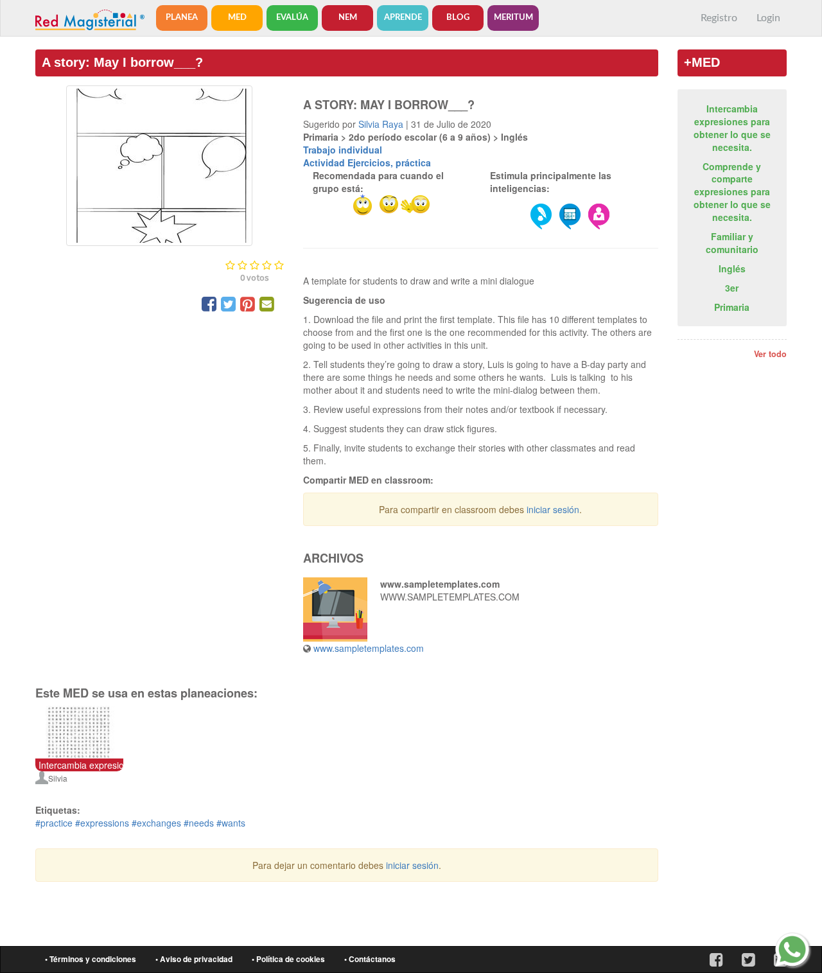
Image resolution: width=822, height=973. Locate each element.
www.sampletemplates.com (368, 648)
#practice (54, 822)
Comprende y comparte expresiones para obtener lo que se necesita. (732, 192)
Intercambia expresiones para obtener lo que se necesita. (732, 127)
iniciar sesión (553, 509)
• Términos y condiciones (90, 959)
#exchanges (156, 822)
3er (732, 287)
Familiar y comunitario (732, 243)
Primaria (731, 307)
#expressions (102, 822)
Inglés (732, 268)
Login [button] (768, 18)
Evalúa (292, 17)
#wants (230, 822)
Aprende (403, 17)
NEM (347, 17)
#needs (199, 822)
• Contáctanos (370, 959)
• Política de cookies (288, 959)
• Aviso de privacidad (193, 959)
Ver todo (770, 354)
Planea (182, 17)
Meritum (513, 17)
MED (237, 17)
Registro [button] (719, 18)
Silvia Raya (380, 124)
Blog (457, 17)
